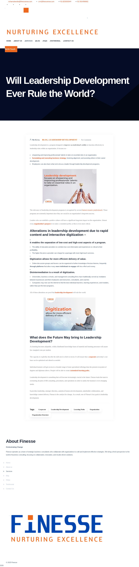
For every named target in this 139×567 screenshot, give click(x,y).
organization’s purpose (42, 224)
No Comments (86, 140)
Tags (32, 409)
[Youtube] (13, 4)
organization (94, 409)
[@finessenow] (7, 4)
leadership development (63, 140)
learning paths (79, 409)
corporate (92, 357)
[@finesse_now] (19, 4)
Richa (37, 140)
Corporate (42, 409)
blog (45, 140)
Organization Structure (40, 415)
